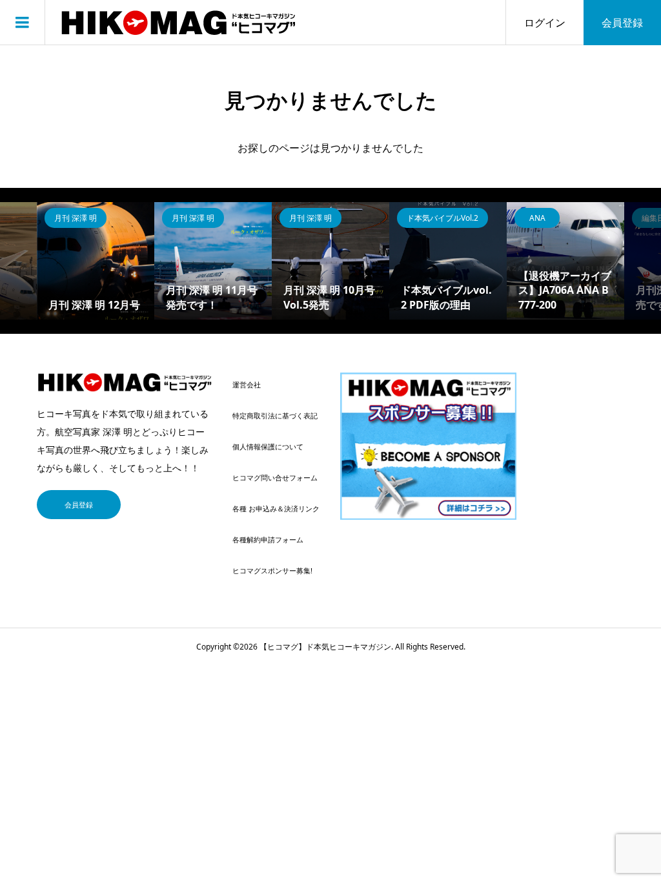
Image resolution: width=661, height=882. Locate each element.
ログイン (544, 22)
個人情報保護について (267, 446)
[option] (95, 261)
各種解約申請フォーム (267, 539)
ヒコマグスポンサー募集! (272, 570)
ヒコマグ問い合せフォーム (275, 477)
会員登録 (622, 22)
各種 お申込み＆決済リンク (276, 508)
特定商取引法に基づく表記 (275, 415)
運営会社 (246, 384)
